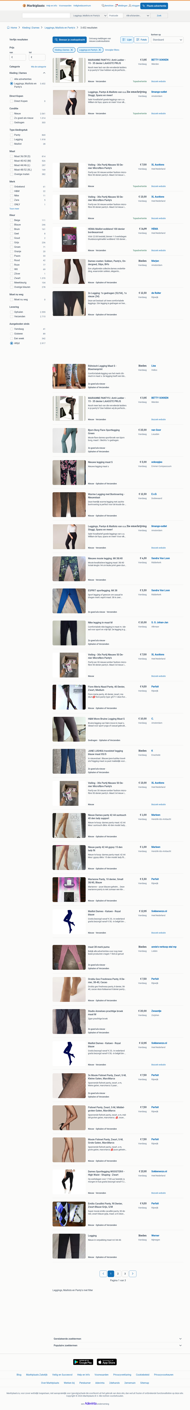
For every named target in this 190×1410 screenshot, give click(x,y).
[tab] (126, 40)
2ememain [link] (130, 1382)
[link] (33, 5)
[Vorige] (103, 1274)
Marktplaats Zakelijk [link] (37, 1374)
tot (30, 52)
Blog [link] (19, 1374)
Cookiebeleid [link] (142, 1374)
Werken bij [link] (69, 1382)
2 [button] (118, 1273)
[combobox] (46, 15)
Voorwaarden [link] (65, 5)
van (11, 52)
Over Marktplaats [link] (50, 1382)
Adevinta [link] (99, 1382)
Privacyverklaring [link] (122, 1374)
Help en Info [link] (83, 1374)
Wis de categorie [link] (38, 67)
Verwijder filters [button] (112, 50)
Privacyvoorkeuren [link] (163, 1374)
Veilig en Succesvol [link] (62, 1374)
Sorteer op (156, 34)
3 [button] (125, 1273)
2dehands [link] (114, 1382)
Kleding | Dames (62, 50)
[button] (121, 5)
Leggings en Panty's (88, 50)
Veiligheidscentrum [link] (82, 5)
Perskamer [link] (85, 1382)
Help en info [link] (51, 5)
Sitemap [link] (144, 1382)
